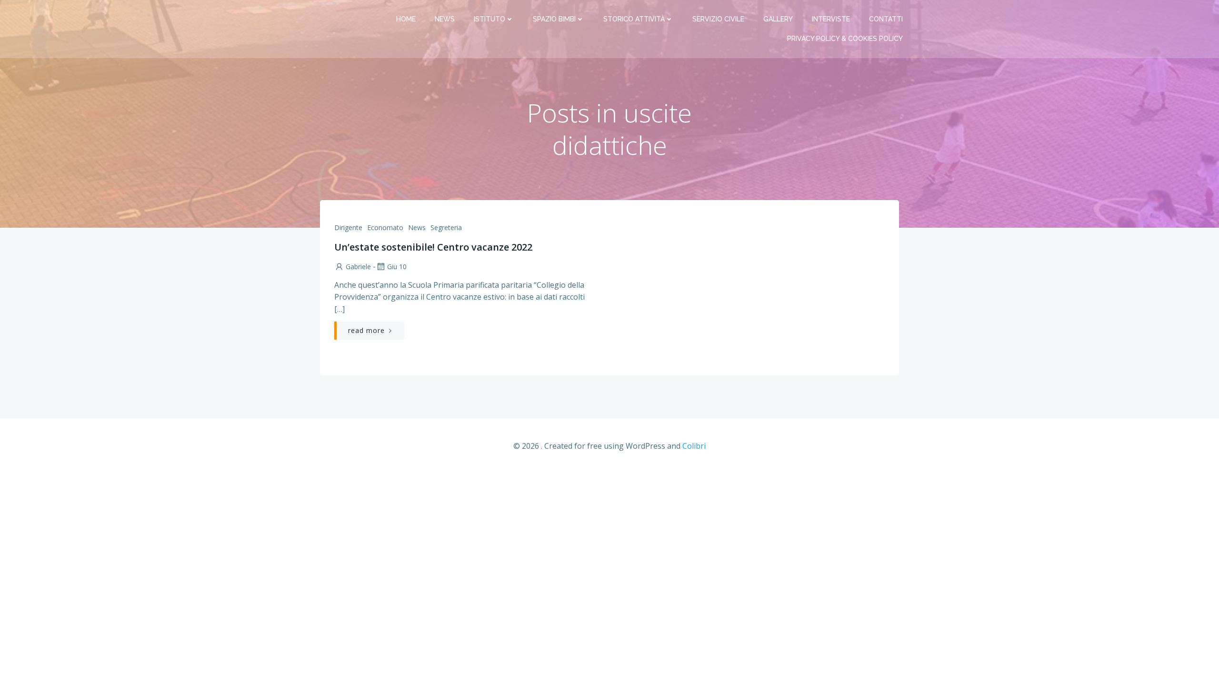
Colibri (694, 446)
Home (406, 19)
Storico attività (634, 19)
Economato (385, 227)
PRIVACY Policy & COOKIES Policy (845, 38)
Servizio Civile (718, 19)
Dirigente (348, 227)
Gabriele (358, 266)
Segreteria (446, 227)
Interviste (831, 19)
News (445, 19)
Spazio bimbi (554, 19)
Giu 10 (397, 266)
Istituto (489, 19)
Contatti (886, 19)
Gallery (778, 19)
